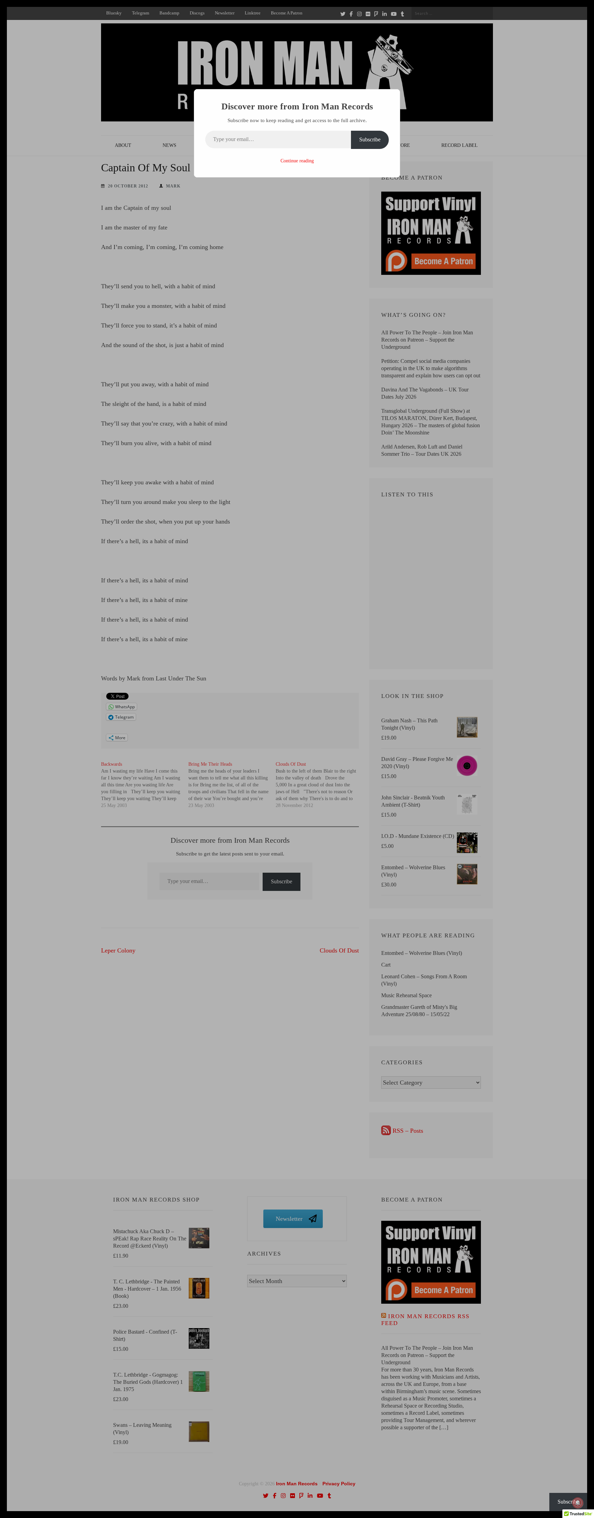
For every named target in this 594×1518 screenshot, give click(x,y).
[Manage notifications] (577, 1502)
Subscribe (370, 139)
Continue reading (297, 160)
